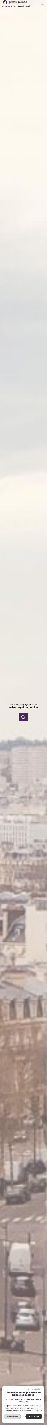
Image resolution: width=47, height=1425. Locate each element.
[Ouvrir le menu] (43, 3)
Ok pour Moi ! (34, 1416)
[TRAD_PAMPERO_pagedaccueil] (16, 5)
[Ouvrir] (23, 717)
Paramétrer (12, 1416)
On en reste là (33, 1389)
